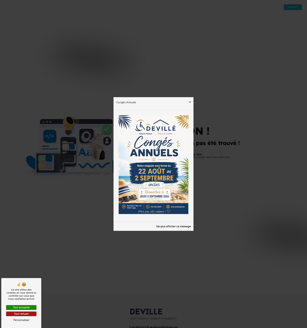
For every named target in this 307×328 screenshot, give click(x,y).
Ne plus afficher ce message (173, 226)
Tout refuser (21, 313)
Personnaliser (21, 320)
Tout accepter (21, 307)
